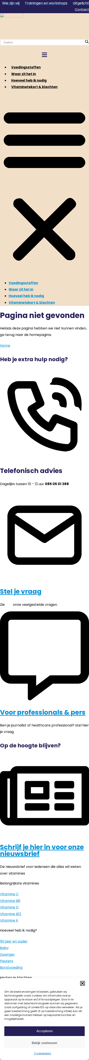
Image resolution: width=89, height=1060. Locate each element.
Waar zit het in (23, 74)
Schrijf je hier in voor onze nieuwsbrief (42, 850)
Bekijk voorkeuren (44, 1043)
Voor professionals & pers (43, 712)
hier (9, 604)
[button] (82, 983)
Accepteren (45, 1031)
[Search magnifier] (86, 42)
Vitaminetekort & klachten (34, 87)
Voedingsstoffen (26, 67)
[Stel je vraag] (44, 578)
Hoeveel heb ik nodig (29, 80)
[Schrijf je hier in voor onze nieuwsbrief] (44, 834)
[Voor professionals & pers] (44, 699)
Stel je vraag (20, 591)
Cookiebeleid (42, 1053)
